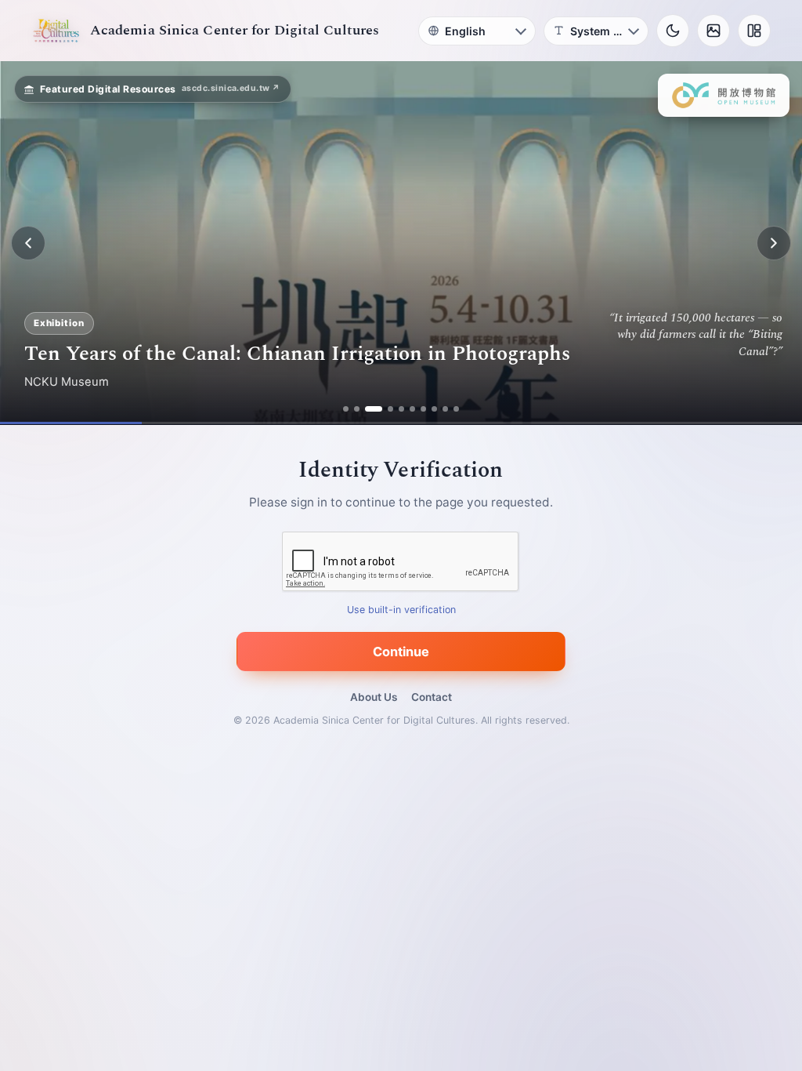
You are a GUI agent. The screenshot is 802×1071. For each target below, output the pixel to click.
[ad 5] (401, 409)
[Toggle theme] (672, 30)
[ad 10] (456, 409)
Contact (431, 697)
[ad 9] (445, 409)
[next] (774, 243)
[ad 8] (434, 409)
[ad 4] (390, 409)
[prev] (28, 243)
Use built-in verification (401, 610)
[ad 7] (423, 409)
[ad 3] (373, 409)
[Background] (713, 30)
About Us (373, 697)
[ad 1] (346, 409)
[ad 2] (356, 409)
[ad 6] (412, 409)
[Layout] (754, 30)
